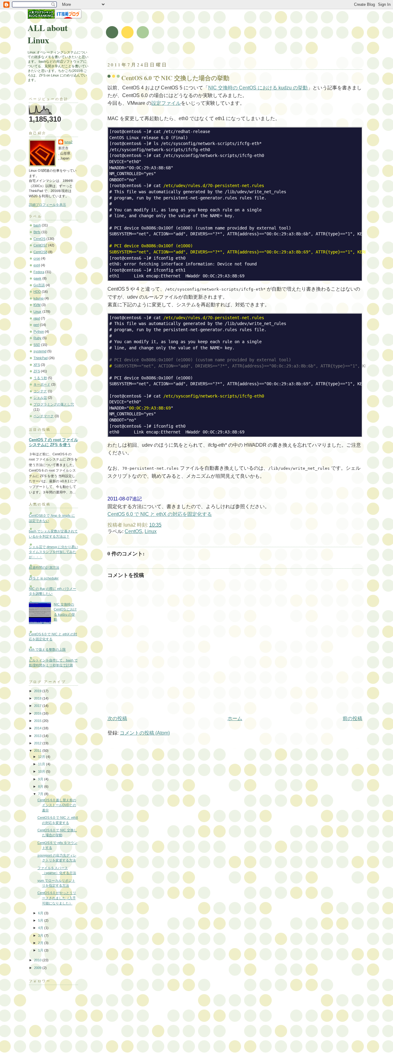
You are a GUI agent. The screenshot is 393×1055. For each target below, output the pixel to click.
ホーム (235, 718)
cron (36, 258)
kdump (38, 298)
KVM (37, 305)
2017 (38, 706)
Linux (151, 531)
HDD (37, 291)
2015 (38, 721)
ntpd (36, 318)
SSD (36, 345)
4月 (41, 928)
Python (38, 331)
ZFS (36, 371)
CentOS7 (40, 245)
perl (36, 325)
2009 (38, 968)
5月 (41, 920)
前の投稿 (352, 718)
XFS (36, 365)
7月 (41, 794)
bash (37, 225)
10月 (42, 771)
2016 (38, 713)
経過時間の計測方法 (44, 567)
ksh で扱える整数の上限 (47, 649)
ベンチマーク (43, 416)
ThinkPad (40, 358)
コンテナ (40, 391)
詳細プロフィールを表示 (47, 204)
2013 (38, 736)
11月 (42, 764)
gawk (37, 278)
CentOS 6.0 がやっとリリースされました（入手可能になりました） (56, 898)
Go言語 (39, 285)
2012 (38, 743)
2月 (41, 943)
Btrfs (37, 232)
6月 (41, 913)
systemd (39, 351)
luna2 (68, 142)
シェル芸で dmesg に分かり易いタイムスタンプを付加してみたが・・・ (53, 552)
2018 (38, 698)
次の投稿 (117, 718)
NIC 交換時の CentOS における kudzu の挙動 (258, 87)
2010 (38, 960)
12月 (42, 757)
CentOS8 (40, 252)
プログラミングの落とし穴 (53, 404)
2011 (38, 750)
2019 (38, 691)
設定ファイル (166, 103)
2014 (38, 728)
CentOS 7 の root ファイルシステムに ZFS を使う (53, 442)
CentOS (133, 531)
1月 (41, 950)
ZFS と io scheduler (44, 578)
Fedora (38, 272)
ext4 (36, 265)
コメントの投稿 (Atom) (145, 732)
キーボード (41, 384)
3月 (41, 935)
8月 (41, 786)
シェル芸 (40, 397)
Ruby (37, 338)
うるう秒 (40, 378)
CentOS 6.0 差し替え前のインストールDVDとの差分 (56, 805)
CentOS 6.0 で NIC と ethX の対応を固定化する (159, 514)
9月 (41, 779)
